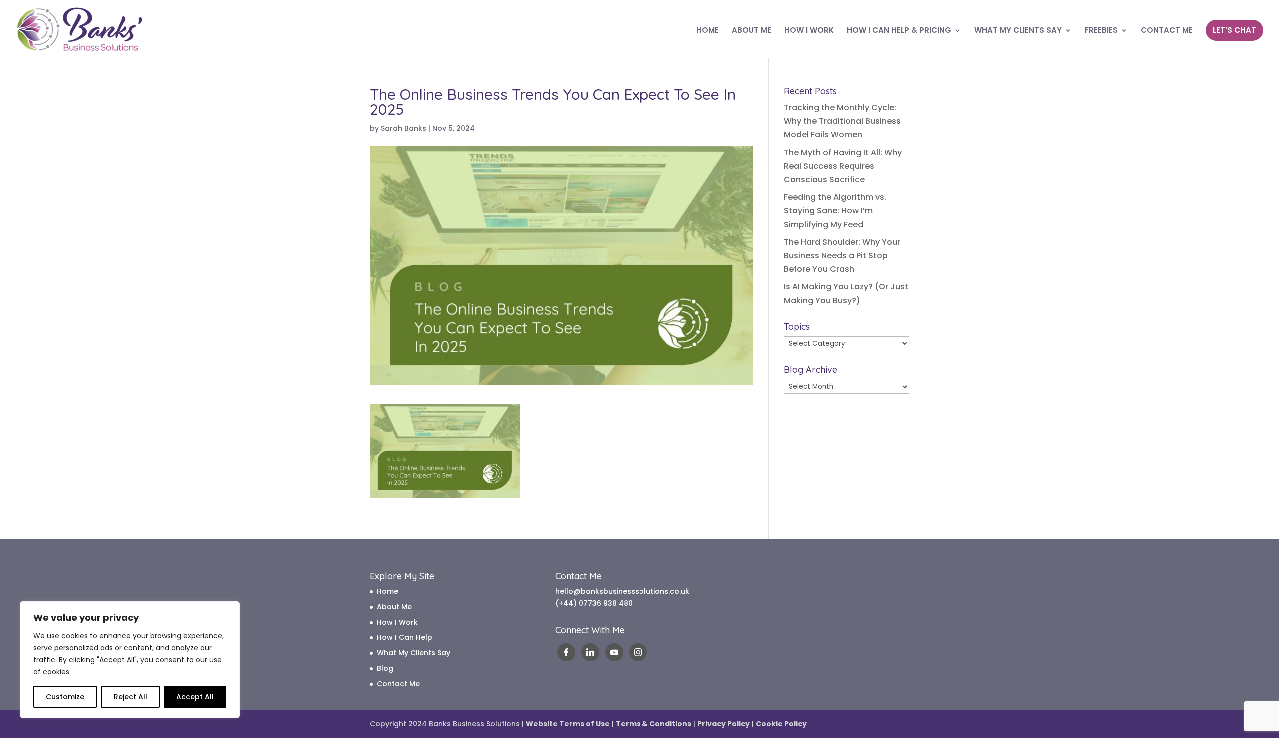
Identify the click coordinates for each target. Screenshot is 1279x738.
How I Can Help (404, 637)
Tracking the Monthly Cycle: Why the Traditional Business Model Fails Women (842, 121)
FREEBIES (1101, 31)
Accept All (195, 697)
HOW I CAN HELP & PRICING (899, 31)
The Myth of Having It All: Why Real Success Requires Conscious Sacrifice (843, 166)
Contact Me (398, 684)
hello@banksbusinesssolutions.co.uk (622, 591)
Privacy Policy (723, 724)
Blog (385, 668)
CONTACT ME (1167, 31)
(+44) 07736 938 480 (594, 603)
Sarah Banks (403, 128)
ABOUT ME (751, 31)
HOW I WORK (809, 31)
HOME (707, 31)
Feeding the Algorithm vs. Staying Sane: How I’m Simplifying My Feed (835, 210)
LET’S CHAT (1234, 30)
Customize (65, 697)
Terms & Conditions (653, 724)
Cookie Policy (781, 724)
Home (387, 591)
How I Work (397, 622)
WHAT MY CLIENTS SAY (1018, 31)
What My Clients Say (413, 653)
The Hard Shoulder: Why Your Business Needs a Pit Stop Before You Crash (842, 255)
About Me (394, 607)
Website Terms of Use (568, 724)
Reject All (130, 697)
